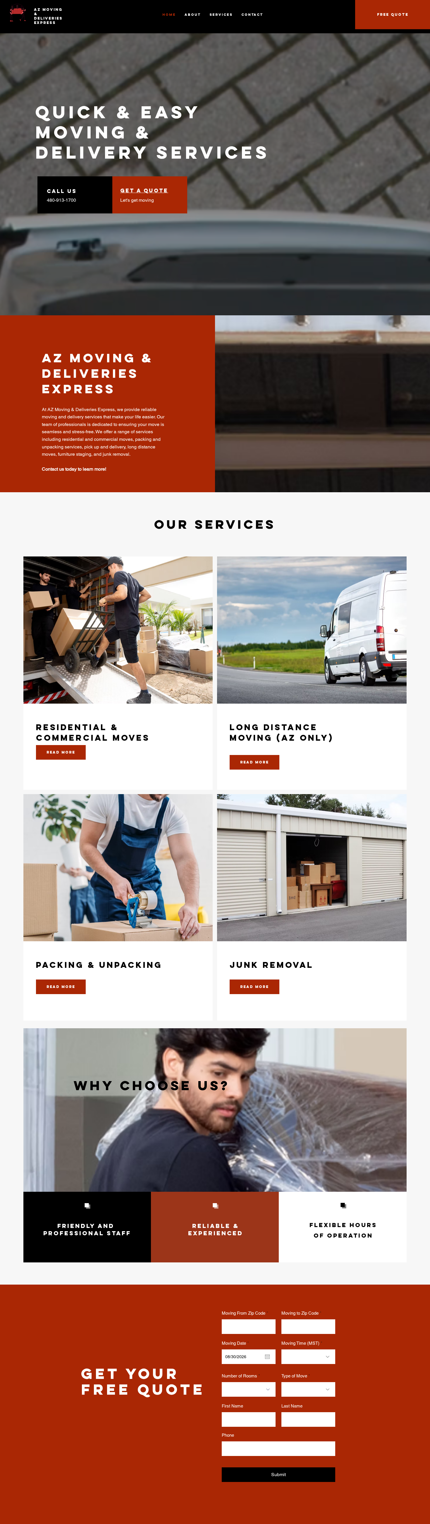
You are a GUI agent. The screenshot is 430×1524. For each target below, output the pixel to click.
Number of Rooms (239, 1376)
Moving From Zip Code (243, 1313)
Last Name (291, 1406)
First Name (232, 1406)
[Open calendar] (267, 1356)
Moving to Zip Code (300, 1313)
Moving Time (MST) (300, 1343)
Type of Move (294, 1376)
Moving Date (236, 1343)
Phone (228, 1435)
